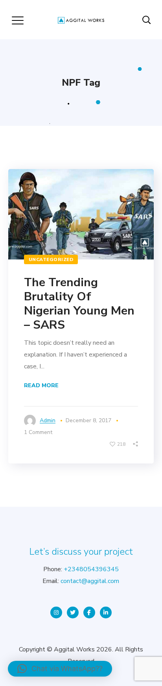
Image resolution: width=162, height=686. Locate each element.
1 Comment (38, 432)
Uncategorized (51, 259)
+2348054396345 (91, 569)
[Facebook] (89, 612)
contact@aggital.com (90, 581)
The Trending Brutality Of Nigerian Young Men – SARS (79, 303)
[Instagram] (56, 612)
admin (47, 420)
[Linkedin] (106, 612)
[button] (60, 669)
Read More (41, 385)
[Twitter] (73, 612)
